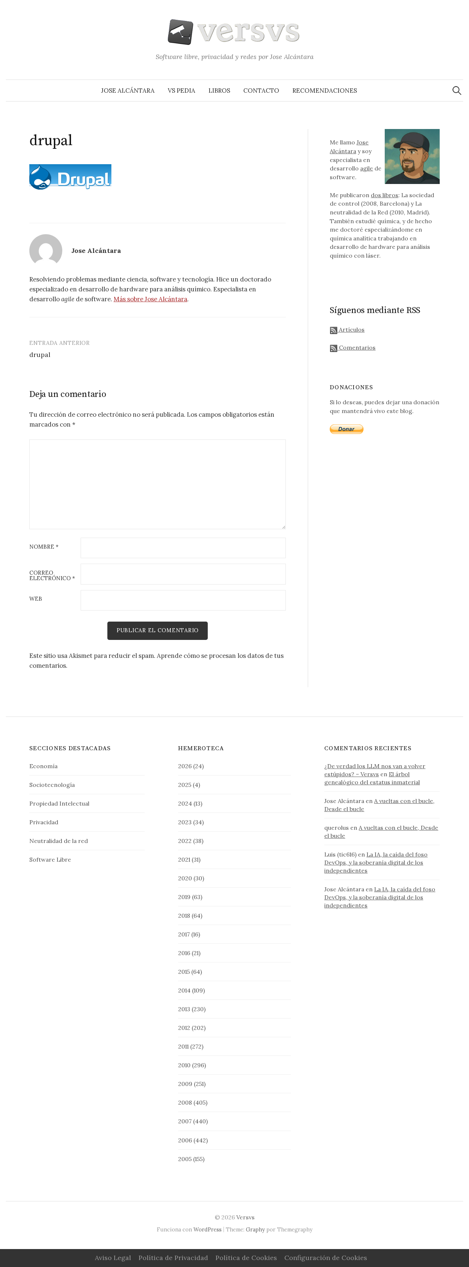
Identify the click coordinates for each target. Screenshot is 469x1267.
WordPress (207, 1229)
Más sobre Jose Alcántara (150, 299)
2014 (184, 990)
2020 (185, 878)
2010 (184, 1065)
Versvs (245, 1217)
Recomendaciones (324, 90)
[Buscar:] (457, 90)
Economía (43, 766)
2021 (184, 859)
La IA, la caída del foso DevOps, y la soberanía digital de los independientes (376, 862)
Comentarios (356, 347)
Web (35, 599)
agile (366, 168)
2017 (184, 934)
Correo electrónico (52, 575)
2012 (184, 1027)
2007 (185, 1121)
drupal (40, 354)
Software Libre (50, 859)
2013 (184, 1009)
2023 (185, 822)
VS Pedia (181, 90)
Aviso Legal (113, 1257)
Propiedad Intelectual (59, 803)
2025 (184, 784)
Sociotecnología (52, 784)
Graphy (255, 1229)
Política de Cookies (246, 1257)
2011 (183, 1046)
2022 (185, 840)
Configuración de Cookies (325, 1257)
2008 (185, 1102)
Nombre (44, 547)
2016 (184, 953)
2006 (185, 1140)
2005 (185, 1159)
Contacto (261, 90)
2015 (184, 971)
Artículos (351, 329)
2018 (184, 915)
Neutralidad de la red (58, 840)
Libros (219, 90)
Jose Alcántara (128, 90)
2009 (185, 1083)
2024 (185, 803)
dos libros (384, 195)
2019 (184, 896)
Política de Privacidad (173, 1257)
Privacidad (43, 822)
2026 (185, 766)
